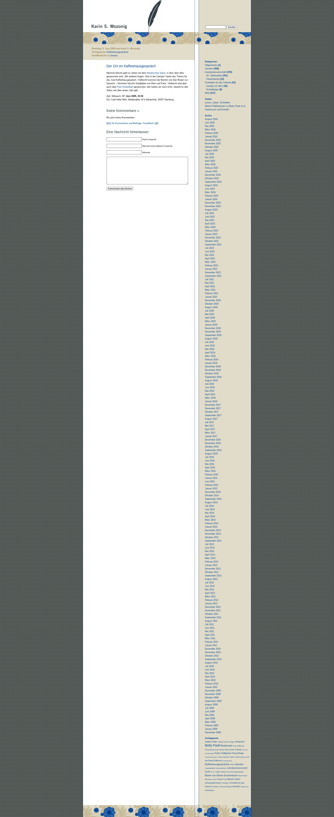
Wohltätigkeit (209, 790)
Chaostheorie (212, 79)
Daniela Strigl (223, 750)
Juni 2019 (210, 345)
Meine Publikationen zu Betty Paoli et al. (225, 106)
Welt (207, 93)
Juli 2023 (209, 213)
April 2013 (210, 554)
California (240, 746)
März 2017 (210, 432)
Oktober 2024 (211, 178)
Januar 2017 (211, 436)
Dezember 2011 (213, 607)
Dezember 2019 (213, 328)
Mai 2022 (209, 255)
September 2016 (213, 450)
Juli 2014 (209, 506)
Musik (240, 776)
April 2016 (210, 467)
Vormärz (236, 786)
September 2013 (213, 540)
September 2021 (213, 276)
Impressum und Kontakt (217, 109)
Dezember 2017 (213, 405)
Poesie (219, 779)
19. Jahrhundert (214, 75)
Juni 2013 (210, 547)
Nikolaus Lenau (210, 779)
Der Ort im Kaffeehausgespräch (131, 66)
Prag (224, 779)
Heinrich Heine (229, 757)
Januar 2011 (211, 645)
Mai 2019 (209, 349)
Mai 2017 (209, 425)
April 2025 (210, 161)
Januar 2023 (211, 234)
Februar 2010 (211, 683)
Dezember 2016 (213, 439)
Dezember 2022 (213, 237)
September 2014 (213, 499)
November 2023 (213, 206)
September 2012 (213, 575)
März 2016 (210, 471)
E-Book (238, 750)
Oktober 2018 (211, 373)
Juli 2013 (209, 544)
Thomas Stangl (225, 787)
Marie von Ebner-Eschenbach (221, 775)
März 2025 (210, 164)
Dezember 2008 (213, 732)
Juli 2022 (209, 248)
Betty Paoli (212, 745)
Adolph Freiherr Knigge (226, 742)
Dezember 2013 (213, 530)
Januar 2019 (211, 363)
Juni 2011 (209, 628)
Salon (237, 779)
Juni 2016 (210, 460)
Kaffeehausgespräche (117, 52)
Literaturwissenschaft (215, 72)
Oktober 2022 (211, 241)
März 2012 (210, 596)
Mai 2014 (209, 513)
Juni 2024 (210, 188)
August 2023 (211, 209)
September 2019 (213, 335)
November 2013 (213, 533)
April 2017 (210, 429)
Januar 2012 (211, 603)
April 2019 (210, 352)
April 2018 (210, 394)
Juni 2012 (210, 586)
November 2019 (213, 331)
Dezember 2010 (213, 648)
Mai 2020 (209, 314)
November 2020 (213, 300)
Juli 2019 (209, 342)
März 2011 (210, 638)
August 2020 (211, 307)
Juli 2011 (209, 624)
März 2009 (210, 722)
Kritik (232, 764)
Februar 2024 (211, 195)
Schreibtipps (212, 89)
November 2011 (213, 610)
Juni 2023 (210, 216)
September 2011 (213, 617)
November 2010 (213, 652)
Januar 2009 (211, 729)
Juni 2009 (210, 711)
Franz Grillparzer (223, 753)
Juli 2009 (209, 708)
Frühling (219, 757)
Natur (245, 776)
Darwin (231, 750)
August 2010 (211, 662)
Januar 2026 (211, 136)
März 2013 (210, 558)
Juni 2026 (210, 122)
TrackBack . (151, 123)
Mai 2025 (209, 157)
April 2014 (210, 516)
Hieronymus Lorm (242, 757)
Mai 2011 (209, 631)
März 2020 (210, 321)
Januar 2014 (211, 527)
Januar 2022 (211, 269)
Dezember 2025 (213, 140)
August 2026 (211, 119)
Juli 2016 (209, 457)
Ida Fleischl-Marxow (213, 761)
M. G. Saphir (215, 772)
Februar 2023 (211, 230)
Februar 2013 (211, 561)
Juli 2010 (209, 666)
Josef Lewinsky (227, 761)
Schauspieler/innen (213, 783)
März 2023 (210, 227)
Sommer (215, 787)
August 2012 (211, 579)
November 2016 (213, 443)
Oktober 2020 (211, 303)
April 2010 (210, 676)
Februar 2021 (211, 293)
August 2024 (211, 185)
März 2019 (210, 356)
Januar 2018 (211, 401)
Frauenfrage (238, 753)
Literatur (113, 55)
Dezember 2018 (213, 366)
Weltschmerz (245, 787)
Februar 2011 (211, 641)
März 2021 (210, 290)
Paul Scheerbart (125, 87)
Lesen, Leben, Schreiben (217, 102)
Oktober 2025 (211, 147)
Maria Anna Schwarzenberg (232, 772)
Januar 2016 (211, 478)
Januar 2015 (211, 488)
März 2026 (210, 129)
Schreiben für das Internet (218, 82)
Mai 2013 (209, 551)
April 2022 (210, 258)
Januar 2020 (211, 324)
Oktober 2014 (211, 495)
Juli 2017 (209, 422)
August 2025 (211, 150)
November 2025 (213, 143)
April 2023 (210, 223)
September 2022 (213, 244)
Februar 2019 (211, 359)
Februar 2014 (211, 523)
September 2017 (213, 415)
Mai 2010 (209, 673)
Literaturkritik (210, 768)
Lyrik (207, 771)
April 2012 (210, 593)
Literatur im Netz (214, 86)
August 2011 (211, 621)
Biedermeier (227, 746)
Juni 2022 (210, 251)
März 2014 (210, 520)
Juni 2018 (210, 387)
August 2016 (211, 453)
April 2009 (210, 718)
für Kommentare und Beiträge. (124, 123)
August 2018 (211, 380)
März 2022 (210, 262)
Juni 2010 (210, 669)
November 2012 (213, 568)
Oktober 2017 (211, 412)
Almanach (240, 742)
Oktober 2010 (211, 655)
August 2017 (211, 418)
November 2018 (213, 370)
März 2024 (210, 192)
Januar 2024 (211, 199)
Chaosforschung (211, 750)
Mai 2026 (209, 126)
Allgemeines (211, 65)
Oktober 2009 (211, 697)
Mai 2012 (209, 589)
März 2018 (210, 398)
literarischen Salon (156, 73)
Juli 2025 (209, 154)
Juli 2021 (209, 279)
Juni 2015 (210, 481)
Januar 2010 (211, 687)
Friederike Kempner (211, 757)
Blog (234, 746)
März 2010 (210, 680)
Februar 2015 (211, 485)
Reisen (230, 779)
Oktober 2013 (211, 537)
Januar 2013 (211, 565)
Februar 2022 (211, 265)
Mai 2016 (209, 464)
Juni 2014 (210, 509)
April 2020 (210, 317)
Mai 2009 (209, 715)
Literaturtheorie (221, 768)
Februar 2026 (211, 133)
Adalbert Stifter (211, 742)
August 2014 (211, 502)
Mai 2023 (209, 220)
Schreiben (225, 783)
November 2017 (213, 408)
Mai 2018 (209, 391)
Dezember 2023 (213, 202)
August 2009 (211, 704)
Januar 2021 (211, 297)
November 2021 (213, 272)
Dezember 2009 (213, 690)
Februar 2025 (211, 168)
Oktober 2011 (211, 614)
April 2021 (210, 286)
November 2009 (213, 694)
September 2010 (213, 659)
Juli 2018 (209, 384)
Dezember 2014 (213, 492)
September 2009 (213, 701)
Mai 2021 (209, 283)
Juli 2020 (209, 310)
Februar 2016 (211, 474)
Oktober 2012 (211, 572)
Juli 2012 (209, 582)
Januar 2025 (211, 171)
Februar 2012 (211, 600)
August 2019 (211, 338)
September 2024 (213, 182)
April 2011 (210, 635)
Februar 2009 (211, 725)
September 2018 (213, 377)
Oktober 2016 (211, 446)
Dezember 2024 (213, 175)
